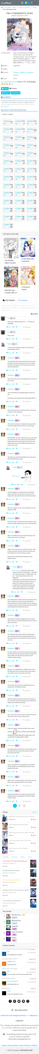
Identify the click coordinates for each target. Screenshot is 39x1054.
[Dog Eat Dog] (4, 993)
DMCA (34, 1045)
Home (4, 1045)
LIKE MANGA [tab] (10, 300)
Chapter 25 (6, 162)
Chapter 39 (18, 122)
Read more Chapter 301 (9, 873)
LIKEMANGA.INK (26, 1050)
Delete (34, 819)
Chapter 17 (30, 178)
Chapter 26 (30, 154)
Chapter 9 (18, 202)
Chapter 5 (30, 210)
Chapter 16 (6, 186)
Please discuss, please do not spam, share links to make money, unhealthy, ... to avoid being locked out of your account (19, 308)
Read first (5, 93)
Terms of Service (25, 1045)
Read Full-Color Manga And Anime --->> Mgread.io (19, 1015)
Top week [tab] (14, 857)
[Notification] (31, 3)
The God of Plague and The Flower (20, 840)
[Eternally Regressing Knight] (33, 882)
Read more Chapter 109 (9, 892)
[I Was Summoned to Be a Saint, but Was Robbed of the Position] (5, 834)
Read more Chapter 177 (9, 863)
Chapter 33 (18, 138)
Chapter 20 (30, 170)
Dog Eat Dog (6, 988)
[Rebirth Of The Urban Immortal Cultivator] (5, 818)
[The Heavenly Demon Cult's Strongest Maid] (4, 953)
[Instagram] (27, 1001)
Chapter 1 (6, 226)
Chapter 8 (30, 202)
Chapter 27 (18, 154)
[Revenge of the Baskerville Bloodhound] (33, 863)
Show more (4, 106)
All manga (7, 7)
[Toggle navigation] (35, 2)
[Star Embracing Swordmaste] (33, 903)
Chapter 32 (30, 138)
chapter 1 (11, 835)
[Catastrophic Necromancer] (33, 873)
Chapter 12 (18, 194)
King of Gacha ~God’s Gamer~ (18, 848)
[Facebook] (10, 1001)
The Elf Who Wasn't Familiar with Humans (10, 263)
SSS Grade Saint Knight (9, 968)
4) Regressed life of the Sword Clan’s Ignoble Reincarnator (19, 890)
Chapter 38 (30, 122)
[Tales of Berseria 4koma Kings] (5, 826)
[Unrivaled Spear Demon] (4, 963)
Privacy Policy (13, 1045)
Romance (27, 7)
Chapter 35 (30, 130)
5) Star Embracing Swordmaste (12, 900)
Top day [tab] (22, 857)
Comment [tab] (23, 300)
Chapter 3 (18, 218)
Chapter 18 (18, 178)
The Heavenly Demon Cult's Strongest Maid (16, 949)
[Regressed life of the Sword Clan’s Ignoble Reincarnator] (33, 892)
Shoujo (34, 7)
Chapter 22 (6, 170)
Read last (16, 93)
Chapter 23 (30, 162)
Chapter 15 (18, 186)
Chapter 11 (30, 194)
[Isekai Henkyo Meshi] (4, 983)
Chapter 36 (18, 130)
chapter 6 (11, 827)
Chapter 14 (30, 186)
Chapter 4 (6, 218)
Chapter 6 (18, 210)
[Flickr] (23, 1001)
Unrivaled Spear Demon (9, 959)
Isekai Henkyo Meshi (8, 978)
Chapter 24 (18, 162)
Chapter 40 (6, 122)
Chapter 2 (30, 218)
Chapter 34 (6, 138)
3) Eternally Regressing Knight (11, 880)
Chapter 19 (6, 178)
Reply (9, 327)
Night (28, 3)
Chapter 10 (6, 202)
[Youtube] (19, 1001)
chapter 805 (12, 819)
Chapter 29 (30, 146)
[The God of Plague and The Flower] (5, 842)
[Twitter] (14, 1001)
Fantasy (20, 7)
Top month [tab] (5, 857)
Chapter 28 (6, 154)
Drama (14, 7)
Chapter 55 (12, 851)
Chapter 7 (6, 210)
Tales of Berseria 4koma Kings (18, 824)
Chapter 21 (18, 170)
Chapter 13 (6, 194)
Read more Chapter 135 (9, 903)
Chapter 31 (6, 146)
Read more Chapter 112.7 (10, 882)
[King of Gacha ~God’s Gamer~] (5, 850)
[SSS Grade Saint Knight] (4, 973)
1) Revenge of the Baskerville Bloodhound (15, 861)
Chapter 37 (6, 130)
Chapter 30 (18, 146)
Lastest (35, 314)
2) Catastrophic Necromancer (11, 870)
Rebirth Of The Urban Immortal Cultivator (22, 816)
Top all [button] (30, 857)
